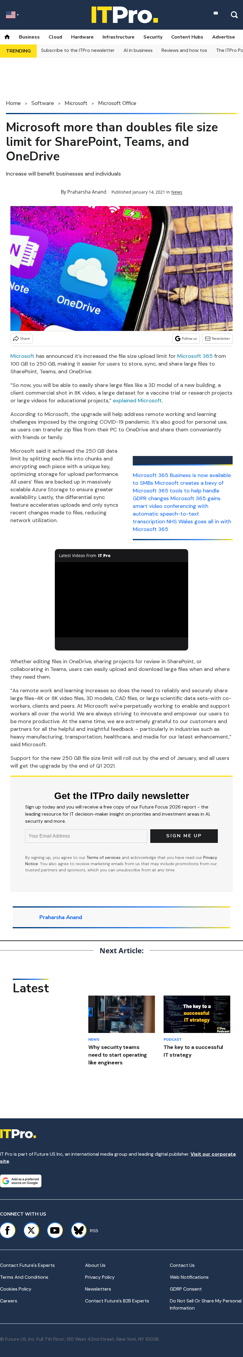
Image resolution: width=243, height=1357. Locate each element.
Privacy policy (100, 1277)
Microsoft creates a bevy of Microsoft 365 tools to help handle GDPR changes (178, 490)
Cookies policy (15, 1289)
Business (29, 37)
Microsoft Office (117, 103)
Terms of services (104, 857)
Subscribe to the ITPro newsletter (78, 50)
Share (25, 338)
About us (95, 1265)
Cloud (55, 37)
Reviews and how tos (184, 50)
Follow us (189, 338)
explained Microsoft (137, 400)
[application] (121, 599)
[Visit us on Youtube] (54, 1230)
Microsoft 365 (195, 356)
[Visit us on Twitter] (31, 1230)
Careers (8, 1301)
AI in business (138, 50)
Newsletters (98, 1289)
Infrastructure (119, 37)
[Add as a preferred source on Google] (20, 1180)
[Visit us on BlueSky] (76, 1230)
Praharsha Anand (86, 192)
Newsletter (221, 338)
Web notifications (189, 1277)
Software (42, 103)
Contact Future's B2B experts (117, 1301)
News (176, 192)
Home (13, 103)
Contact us (182, 1265)
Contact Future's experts (27, 1265)
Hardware (82, 37)
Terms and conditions (24, 1277)
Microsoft (76, 103)
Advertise (223, 37)
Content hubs (187, 37)
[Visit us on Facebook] (7, 1230)
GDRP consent (186, 1289)
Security (152, 37)
